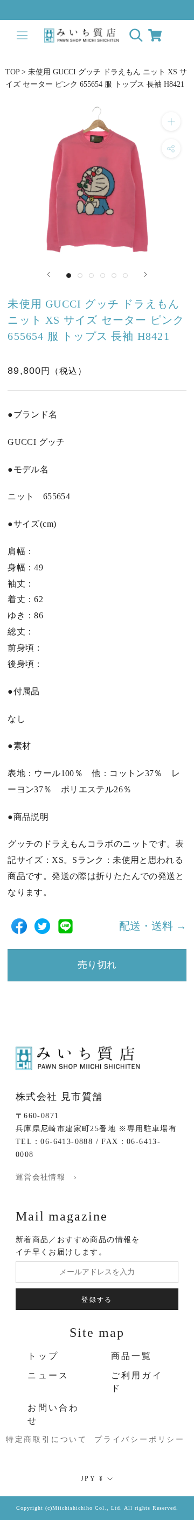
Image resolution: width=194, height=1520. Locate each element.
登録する (97, 1299)
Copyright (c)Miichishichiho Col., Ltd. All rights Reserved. (97, 1508)
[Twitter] (42, 926)
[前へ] (48, 274)
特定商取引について (33, 1439)
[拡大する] (171, 121)
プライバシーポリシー (129, 1439)
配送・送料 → (152, 926)
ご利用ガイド (137, 1382)
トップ (43, 1356)
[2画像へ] (80, 275)
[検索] (136, 35)
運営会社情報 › (46, 1177)
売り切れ (97, 964)
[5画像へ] (114, 275)
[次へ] (145, 274)
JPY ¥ (92, 1478)
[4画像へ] (102, 275)
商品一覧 (132, 1356)
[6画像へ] (125, 275)
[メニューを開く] (22, 35)
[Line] (65, 926)
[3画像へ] (91, 275)
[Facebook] (19, 926)
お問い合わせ (53, 1414)
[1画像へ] (68, 275)
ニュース (48, 1375)
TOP (12, 72)
